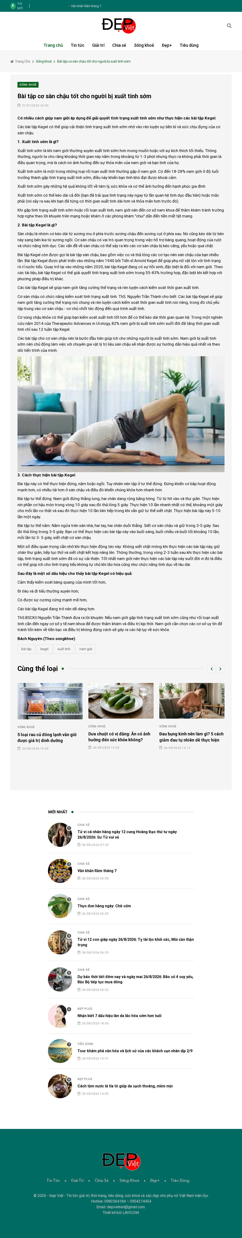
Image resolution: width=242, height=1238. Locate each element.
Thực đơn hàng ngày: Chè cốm (104, 906)
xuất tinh (63, 649)
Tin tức (77, 45)
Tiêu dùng (189, 45)
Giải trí (98, 45)
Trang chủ (53, 45)
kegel (44, 649)
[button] (211, 669)
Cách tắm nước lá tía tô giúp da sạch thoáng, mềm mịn (125, 1086)
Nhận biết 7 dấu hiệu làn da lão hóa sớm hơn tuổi (119, 1015)
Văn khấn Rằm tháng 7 (97, 871)
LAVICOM (131, 1212)
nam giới (85, 649)
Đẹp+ (167, 45)
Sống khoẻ (144, 45)
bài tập (26, 649)
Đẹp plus (85, 1008)
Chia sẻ (119, 45)
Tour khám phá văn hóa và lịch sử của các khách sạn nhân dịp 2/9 (135, 1051)
